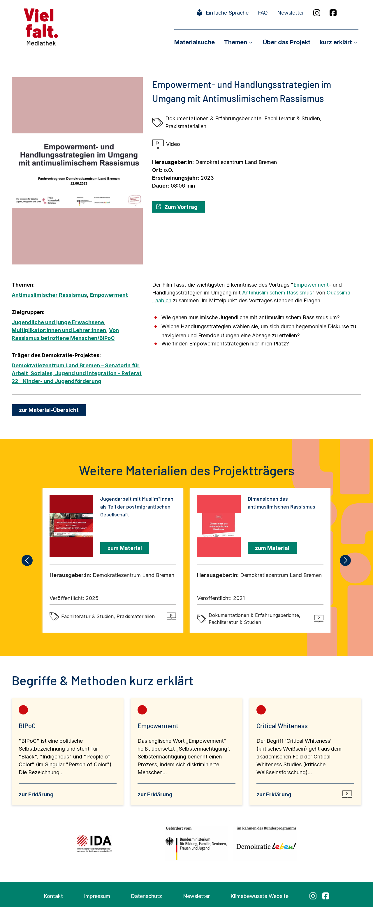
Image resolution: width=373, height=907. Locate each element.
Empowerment (109, 295)
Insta (316, 13)
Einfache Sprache (227, 13)
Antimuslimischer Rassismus (49, 295)
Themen (235, 42)
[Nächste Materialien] (345, 560)
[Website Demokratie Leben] (265, 843)
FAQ (263, 13)
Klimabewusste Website (259, 896)
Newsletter (290, 13)
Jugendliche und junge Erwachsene (58, 322)
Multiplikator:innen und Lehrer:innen (59, 330)
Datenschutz (146, 896)
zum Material (125, 548)
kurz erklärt (336, 42)
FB (333, 13)
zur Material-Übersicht (49, 410)
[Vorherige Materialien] (27, 560)
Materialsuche (194, 42)
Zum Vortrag (181, 207)
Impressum (97, 896)
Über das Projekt (286, 42)
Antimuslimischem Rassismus (277, 293)
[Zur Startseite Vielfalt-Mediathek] (41, 26)
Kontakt (53, 896)
